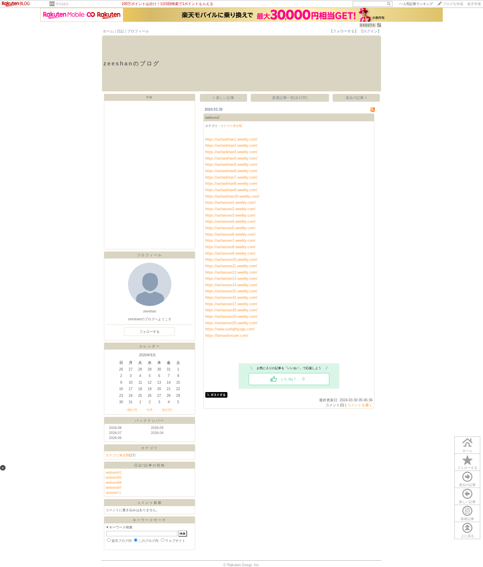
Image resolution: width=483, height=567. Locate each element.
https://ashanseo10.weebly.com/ (231, 259)
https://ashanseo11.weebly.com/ (231, 266)
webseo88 (114, 483)
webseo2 (212, 117)
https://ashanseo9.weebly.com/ (230, 253)
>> (416, 4)
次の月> (167, 409)
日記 (120, 31)
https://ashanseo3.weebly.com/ (230, 215)
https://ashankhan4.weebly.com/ (231, 158)
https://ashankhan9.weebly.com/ (231, 190)
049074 (367, 25)
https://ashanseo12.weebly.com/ (231, 272)
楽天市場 (474, 4)
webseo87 (114, 488)
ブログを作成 (453, 4)
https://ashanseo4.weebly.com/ (230, 221)
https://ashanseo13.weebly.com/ (231, 278)
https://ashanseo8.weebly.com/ (230, 247)
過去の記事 (467, 485)
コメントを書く (360, 405)
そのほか (62, 4)
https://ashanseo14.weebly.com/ (231, 285)
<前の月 (131, 409)
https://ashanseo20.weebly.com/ (231, 323)
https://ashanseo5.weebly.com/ (230, 228)
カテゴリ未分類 (117, 455)
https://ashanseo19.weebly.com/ (231, 316)
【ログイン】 (370, 31)
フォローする (467, 468)
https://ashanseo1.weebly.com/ (230, 202)
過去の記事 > (356, 98)
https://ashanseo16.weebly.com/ (231, 297)
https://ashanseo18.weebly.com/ (231, 310)
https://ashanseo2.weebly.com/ (230, 209)
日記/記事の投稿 (149, 465)
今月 (149, 409)
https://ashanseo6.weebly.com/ (230, 234)
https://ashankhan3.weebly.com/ (231, 152)
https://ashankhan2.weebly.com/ (231, 145)
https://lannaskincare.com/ (226, 335)
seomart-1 (113, 493)
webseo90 (114, 478)
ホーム (108, 31)
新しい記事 (467, 502)
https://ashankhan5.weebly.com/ (231, 164)
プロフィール (138, 31)
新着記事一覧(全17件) (289, 98)
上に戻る (467, 536)
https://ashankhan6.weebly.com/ (231, 171)
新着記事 (467, 519)
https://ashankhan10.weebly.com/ (232, 196)
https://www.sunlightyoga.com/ (230, 329)
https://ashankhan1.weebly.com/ (231, 139)
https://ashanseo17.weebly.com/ (231, 304)
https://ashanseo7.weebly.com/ (230, 240)
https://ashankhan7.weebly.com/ (231, 177)
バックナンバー (149, 421)
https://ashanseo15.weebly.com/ (231, 291)
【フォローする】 (343, 31)
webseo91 (114, 473)
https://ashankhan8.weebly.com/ (231, 183)
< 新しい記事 (223, 98)
